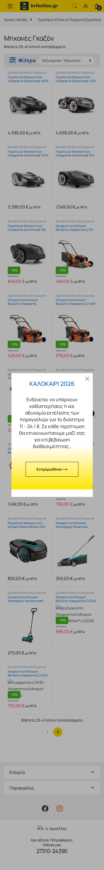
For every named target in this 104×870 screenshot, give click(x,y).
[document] (52, 435)
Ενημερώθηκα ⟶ (52, 469)
